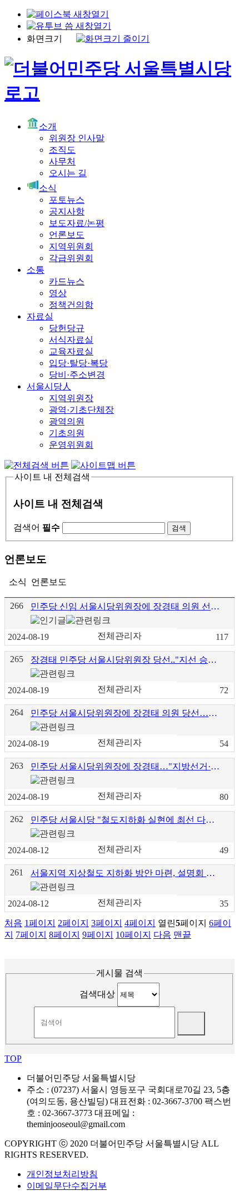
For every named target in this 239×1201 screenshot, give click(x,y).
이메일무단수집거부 (67, 1185)
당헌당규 (66, 328)
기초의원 (66, 433)
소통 (35, 269)
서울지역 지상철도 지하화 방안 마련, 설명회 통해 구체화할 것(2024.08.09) (126, 873)
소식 (48, 188)
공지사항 (66, 211)
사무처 (62, 161)
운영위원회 (71, 444)
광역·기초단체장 (81, 409)
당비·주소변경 (77, 374)
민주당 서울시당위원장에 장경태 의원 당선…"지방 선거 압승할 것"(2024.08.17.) (126, 713)
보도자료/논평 (76, 223)
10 (133, 934)
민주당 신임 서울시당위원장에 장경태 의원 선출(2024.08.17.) (126, 606)
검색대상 (97, 994)
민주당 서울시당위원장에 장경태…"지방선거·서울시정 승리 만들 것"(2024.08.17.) (126, 766)
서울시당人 (49, 386)
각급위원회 (71, 258)
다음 (162, 934)
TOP (13, 1058)
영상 (58, 293)
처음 (13, 923)
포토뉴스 (66, 199)
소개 (48, 126)
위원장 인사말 (76, 138)
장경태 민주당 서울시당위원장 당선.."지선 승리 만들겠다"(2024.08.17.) (126, 659)
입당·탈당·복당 (78, 363)
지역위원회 (71, 246)
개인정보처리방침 (62, 1174)
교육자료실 (71, 351)
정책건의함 (71, 304)
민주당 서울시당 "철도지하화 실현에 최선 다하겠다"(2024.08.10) (126, 819)
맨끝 (182, 934)
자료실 (40, 316)
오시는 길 (68, 173)
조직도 (62, 149)
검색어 (36, 527)
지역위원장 (71, 398)
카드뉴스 (66, 281)
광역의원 (66, 421)
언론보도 (66, 234)
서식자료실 (71, 339)
